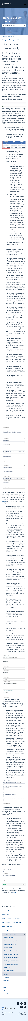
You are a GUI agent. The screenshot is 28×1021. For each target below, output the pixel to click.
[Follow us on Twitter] (21, 1003)
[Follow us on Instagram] (25, 1007)
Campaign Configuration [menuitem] (11, 964)
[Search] (24, 25)
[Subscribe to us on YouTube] (21, 1007)
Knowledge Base (7, 36)
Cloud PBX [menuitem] (6, 994)
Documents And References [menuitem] (13, 951)
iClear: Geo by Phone (7, 926)
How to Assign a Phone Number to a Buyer (13, 910)
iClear (19, 40)
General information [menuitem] (9, 931)
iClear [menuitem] (6, 974)
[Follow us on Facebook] (18, 1003)
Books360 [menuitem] (6, 981)
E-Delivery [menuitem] (6, 977)
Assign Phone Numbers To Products (11, 918)
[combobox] (12, 25)
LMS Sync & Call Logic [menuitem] (9, 934)
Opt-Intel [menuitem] (5, 984)
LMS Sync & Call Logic (8, 40)
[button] (25, 931)
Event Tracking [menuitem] (9, 971)
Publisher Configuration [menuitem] (11, 941)
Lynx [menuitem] (4, 991)
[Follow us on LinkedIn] (25, 1003)
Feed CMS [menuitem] (7, 967)
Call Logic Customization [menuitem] (11, 961)
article (4, 501)
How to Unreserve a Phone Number (11, 922)
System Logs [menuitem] (8, 947)
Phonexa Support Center (12, 19)
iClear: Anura (5, 914)
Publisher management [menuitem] (11, 957)
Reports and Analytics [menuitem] (11, 954)
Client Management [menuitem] (10, 944)
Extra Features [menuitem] (8, 937)
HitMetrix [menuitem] (5, 987)
